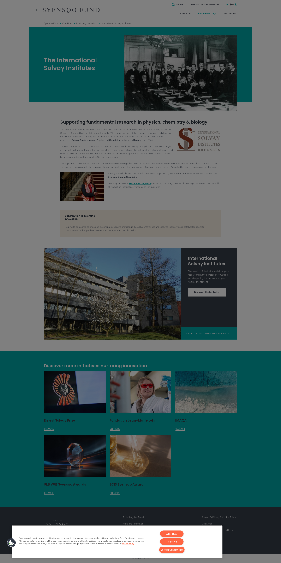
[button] (11, 542)
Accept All (171, 534)
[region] (117, 541)
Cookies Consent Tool (172, 550)
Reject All (172, 541)
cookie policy (128, 544)
